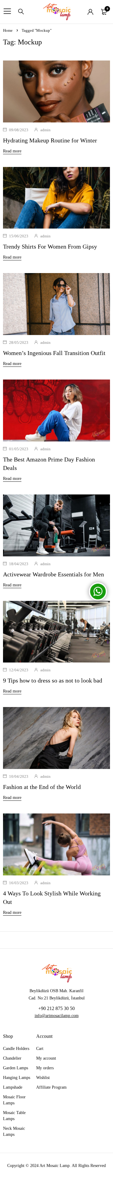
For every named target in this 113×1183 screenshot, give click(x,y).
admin (45, 130)
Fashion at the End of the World (42, 787)
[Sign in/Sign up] (90, 11)
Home (8, 30)
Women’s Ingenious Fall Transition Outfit (54, 353)
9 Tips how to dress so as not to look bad (52, 680)
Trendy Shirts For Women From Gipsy (50, 246)
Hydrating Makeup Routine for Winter (50, 140)
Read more (12, 151)
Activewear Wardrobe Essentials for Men (53, 574)
